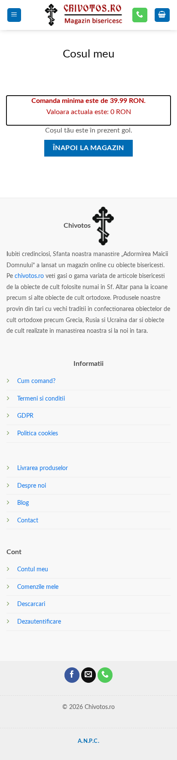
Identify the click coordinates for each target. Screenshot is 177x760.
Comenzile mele (37, 587)
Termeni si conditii (41, 398)
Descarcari (31, 604)
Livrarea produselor (42, 468)
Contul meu (32, 569)
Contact (27, 520)
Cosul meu (89, 54)
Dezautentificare (39, 621)
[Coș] (162, 15)
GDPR (25, 416)
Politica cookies (37, 433)
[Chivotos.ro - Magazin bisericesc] (82, 15)
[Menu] (14, 15)
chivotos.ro (29, 276)
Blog (23, 503)
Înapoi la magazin (88, 148)
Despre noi (31, 486)
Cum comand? (36, 381)
